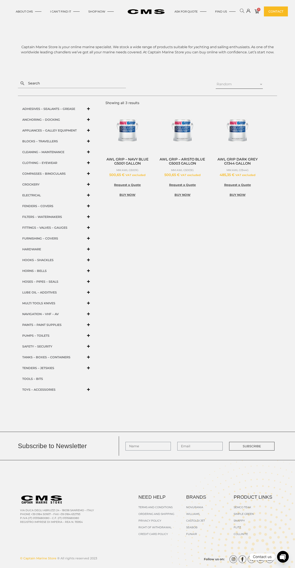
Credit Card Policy (153, 534)
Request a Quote (127, 185)
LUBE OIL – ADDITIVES (39, 292)
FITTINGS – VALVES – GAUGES (44, 228)
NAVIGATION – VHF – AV (40, 314)
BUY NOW (127, 195)
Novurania (194, 507)
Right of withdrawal (155, 527)
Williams (193, 514)
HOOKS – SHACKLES (38, 260)
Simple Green (244, 514)
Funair (191, 534)
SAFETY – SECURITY (37, 346)
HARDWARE (31, 249)
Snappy (239, 520)
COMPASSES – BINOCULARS (44, 174)
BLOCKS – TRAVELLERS (40, 141)
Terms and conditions (155, 507)
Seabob (191, 527)
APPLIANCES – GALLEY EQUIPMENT (49, 130)
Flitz (237, 527)
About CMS (24, 11)
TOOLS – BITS (32, 379)
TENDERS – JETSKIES (38, 368)
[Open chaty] (283, 557)
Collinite (241, 534)
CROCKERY (31, 184)
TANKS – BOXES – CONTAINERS (46, 357)
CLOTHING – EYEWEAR (39, 163)
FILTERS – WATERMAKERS (42, 217)
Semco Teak (242, 507)
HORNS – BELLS (34, 271)
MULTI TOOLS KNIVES (38, 303)
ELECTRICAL (31, 195)
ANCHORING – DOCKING (41, 120)
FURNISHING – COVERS (40, 238)
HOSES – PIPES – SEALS (40, 282)
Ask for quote (186, 11)
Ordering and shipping (156, 514)
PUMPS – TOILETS (35, 336)
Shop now (96, 11)
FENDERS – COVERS (37, 206)
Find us (221, 11)
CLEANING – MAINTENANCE (43, 152)
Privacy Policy (149, 520)
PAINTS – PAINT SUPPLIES (42, 325)
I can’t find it (60, 11)
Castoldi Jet (195, 520)
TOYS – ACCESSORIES (39, 390)
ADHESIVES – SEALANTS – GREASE (48, 109)
